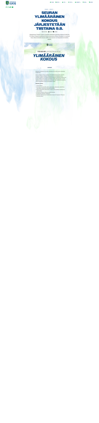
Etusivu (46, 9)
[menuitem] (52, 2)
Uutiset (51, 9)
